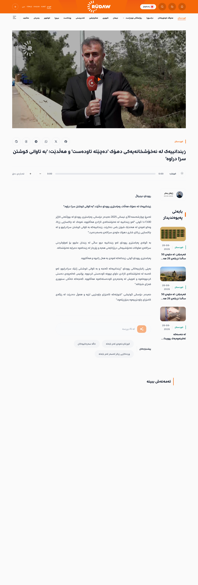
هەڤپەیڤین (93, 18)
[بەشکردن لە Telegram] (36, 141)
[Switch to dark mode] (172, 7)
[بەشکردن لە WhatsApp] (46, 141)
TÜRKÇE (29, 7)
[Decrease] (40, 174)
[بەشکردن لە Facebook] (66, 141)
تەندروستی (80, 18)
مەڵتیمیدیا (25, 18)
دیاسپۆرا (150, 18)
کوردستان (182, 18)
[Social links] (15, 7)
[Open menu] (14, 18)
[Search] (162, 7)
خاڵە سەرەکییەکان (87, 344)
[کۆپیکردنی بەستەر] (16, 141)
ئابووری (105, 18)
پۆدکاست (67, 18)
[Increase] (30, 174)
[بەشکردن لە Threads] (26, 141)
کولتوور (47, 18)
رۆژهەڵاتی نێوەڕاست (134, 18)
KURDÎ (43, 7)
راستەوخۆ (146, 6)
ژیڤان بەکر (168, 193)
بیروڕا (57, 18)
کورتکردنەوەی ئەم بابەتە (118, 344)
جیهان (115, 18)
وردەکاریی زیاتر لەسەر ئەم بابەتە (114, 354)
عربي (23, 7)
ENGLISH (37, 7)
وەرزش (36, 18)
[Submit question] (141, 329)
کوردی (49, 7)
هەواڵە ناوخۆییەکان (165, 18)
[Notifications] (182, 7)
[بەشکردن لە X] (56, 141)
